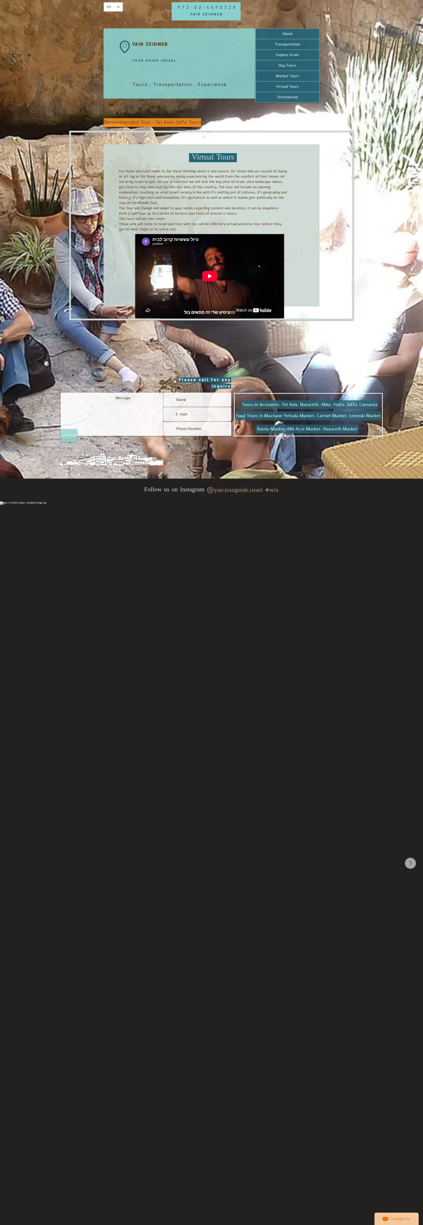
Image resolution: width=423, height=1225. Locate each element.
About (287, 33)
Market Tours (287, 76)
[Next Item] (410, 863)
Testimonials (287, 97)
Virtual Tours (287, 86)
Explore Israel (287, 54)
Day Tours (287, 65)
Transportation (287, 44)
